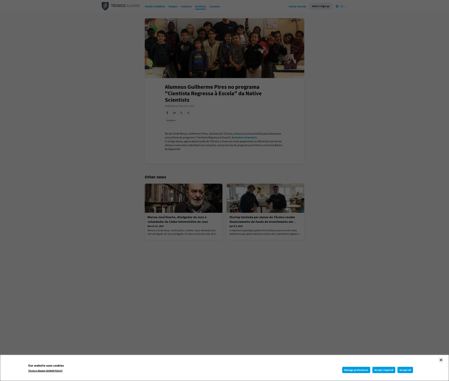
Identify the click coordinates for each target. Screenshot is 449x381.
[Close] (440, 359)
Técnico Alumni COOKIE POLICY (45, 370)
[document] (224, 368)
